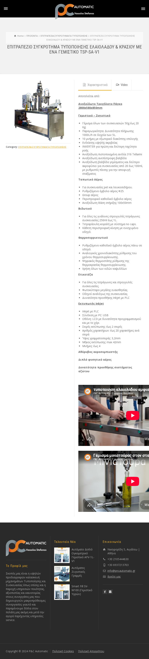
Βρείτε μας (114, 576)
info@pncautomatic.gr (121, 571)
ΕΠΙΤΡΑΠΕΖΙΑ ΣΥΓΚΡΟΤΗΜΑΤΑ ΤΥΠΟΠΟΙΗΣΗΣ (42, 146)
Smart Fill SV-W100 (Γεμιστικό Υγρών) (82, 590)
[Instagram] (110, 591)
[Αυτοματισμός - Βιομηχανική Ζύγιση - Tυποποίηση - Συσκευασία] (74, 11)
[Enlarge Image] (38, 110)
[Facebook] (105, 591)
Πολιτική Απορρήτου (91, 651)
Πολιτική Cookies (63, 651)
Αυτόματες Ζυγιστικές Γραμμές (78, 571)
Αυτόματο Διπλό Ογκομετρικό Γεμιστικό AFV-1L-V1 (83, 555)
